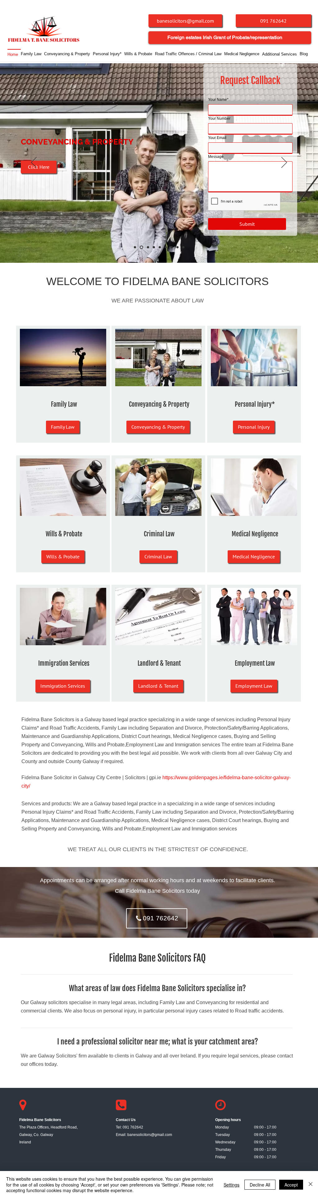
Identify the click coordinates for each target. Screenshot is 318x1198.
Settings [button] (231, 1185)
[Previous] (34, 163)
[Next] (284, 163)
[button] (281, 54)
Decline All (260, 1185)
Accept (291, 1185)
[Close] (310, 1184)
